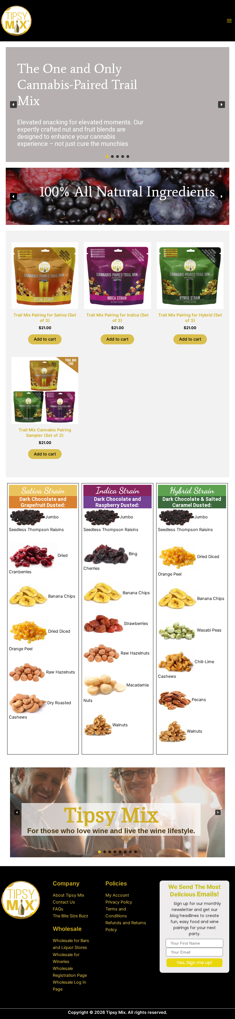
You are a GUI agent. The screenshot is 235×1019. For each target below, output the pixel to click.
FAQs (58, 909)
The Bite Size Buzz (70, 915)
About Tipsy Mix (68, 895)
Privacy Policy (118, 902)
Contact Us (64, 902)
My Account (117, 895)
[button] (13, 104)
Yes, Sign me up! (194, 962)
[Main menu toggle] (229, 20)
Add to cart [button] (45, 339)
